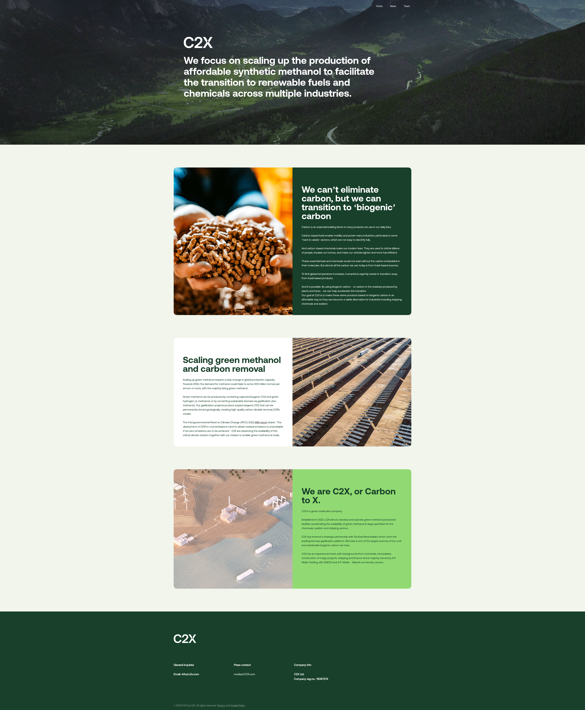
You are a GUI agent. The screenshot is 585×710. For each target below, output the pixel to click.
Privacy (221, 705)
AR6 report (261, 422)
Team (407, 6)
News (393, 6)
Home (379, 6)
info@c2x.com (190, 674)
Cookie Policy (237, 705)
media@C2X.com (244, 674)
